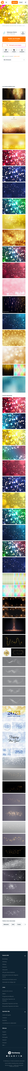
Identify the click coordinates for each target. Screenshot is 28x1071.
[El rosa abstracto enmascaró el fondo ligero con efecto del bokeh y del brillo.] (13, 286)
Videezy (4, 1027)
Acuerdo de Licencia (7, 1053)
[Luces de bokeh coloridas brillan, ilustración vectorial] (8, 381)
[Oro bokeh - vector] (13, 237)
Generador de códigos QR (8, 1044)
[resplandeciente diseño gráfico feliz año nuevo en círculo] (6, 769)
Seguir (23, 33)
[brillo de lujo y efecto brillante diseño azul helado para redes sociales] (6, 805)
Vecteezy (4, 1024)
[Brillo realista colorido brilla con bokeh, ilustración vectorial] (13, 107)
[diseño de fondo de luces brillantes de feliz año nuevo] (13, 792)
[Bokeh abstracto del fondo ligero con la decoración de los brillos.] (13, 303)
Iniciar (20, 2)
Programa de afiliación (8, 1059)
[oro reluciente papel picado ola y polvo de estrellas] (13, 675)
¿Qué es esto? (17, 56)
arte (13, 987)
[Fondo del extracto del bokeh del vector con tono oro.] (13, 354)
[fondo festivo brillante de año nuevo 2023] (13, 757)
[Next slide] (22, 987)
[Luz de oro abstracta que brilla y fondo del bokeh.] (13, 124)
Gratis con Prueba (14, 39)
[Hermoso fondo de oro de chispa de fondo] (13, 337)
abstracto (6, 987)
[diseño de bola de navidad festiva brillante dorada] (6, 687)
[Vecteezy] (2, 2)
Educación (5, 1032)
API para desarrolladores (8, 1035)
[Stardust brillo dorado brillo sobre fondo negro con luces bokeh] (13, 93)
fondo (19, 987)
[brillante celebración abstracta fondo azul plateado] (9, 779)
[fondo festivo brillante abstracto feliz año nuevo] (9, 814)
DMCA (3, 1056)
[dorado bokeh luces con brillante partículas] (13, 849)
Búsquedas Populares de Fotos (10, 1066)
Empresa (4, 1029)
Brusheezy (5, 1021)
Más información (7, 59)
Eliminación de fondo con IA (9, 1042)
